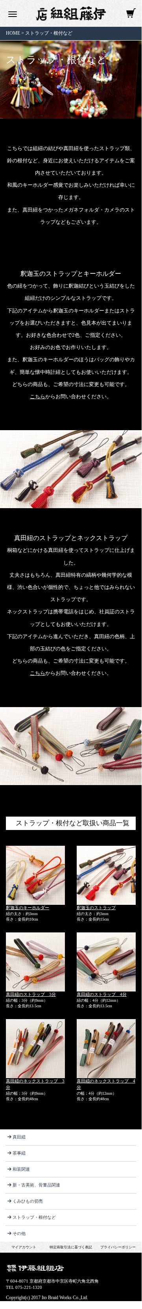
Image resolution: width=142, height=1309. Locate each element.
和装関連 (21, 1169)
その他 (19, 1233)
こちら (37, 396)
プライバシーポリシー (118, 1247)
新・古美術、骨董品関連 (36, 1185)
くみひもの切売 (28, 1201)
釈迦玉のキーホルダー (27, 907)
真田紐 (19, 1136)
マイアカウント (23, 1247)
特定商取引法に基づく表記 (71, 1247)
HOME (13, 33)
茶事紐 (19, 1153)
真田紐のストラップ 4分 (102, 994)
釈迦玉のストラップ (96, 907)
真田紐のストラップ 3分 (31, 994)
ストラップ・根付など (48, 33)
